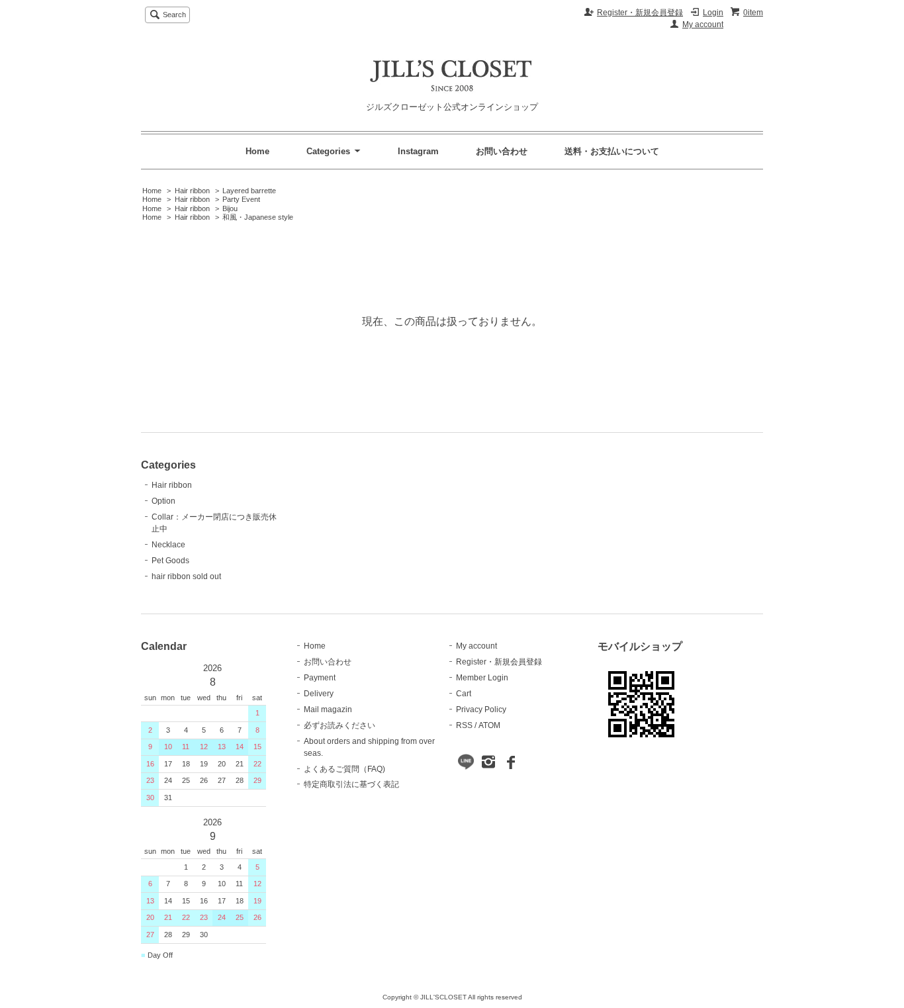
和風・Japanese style (257, 217)
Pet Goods (170, 560)
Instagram (418, 151)
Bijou (230, 208)
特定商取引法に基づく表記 (351, 784)
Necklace (168, 544)
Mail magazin (328, 709)
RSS (464, 725)
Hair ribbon (192, 191)
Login (713, 12)
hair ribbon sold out (186, 576)
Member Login (482, 677)
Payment (320, 677)
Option (163, 501)
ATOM (489, 725)
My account (702, 24)
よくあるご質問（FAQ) (344, 769)
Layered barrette (249, 191)
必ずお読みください (339, 725)
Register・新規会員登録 (640, 12)
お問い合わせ (501, 151)
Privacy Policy (481, 709)
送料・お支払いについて (612, 151)
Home (257, 151)
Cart (463, 693)
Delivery (319, 693)
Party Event (241, 199)
